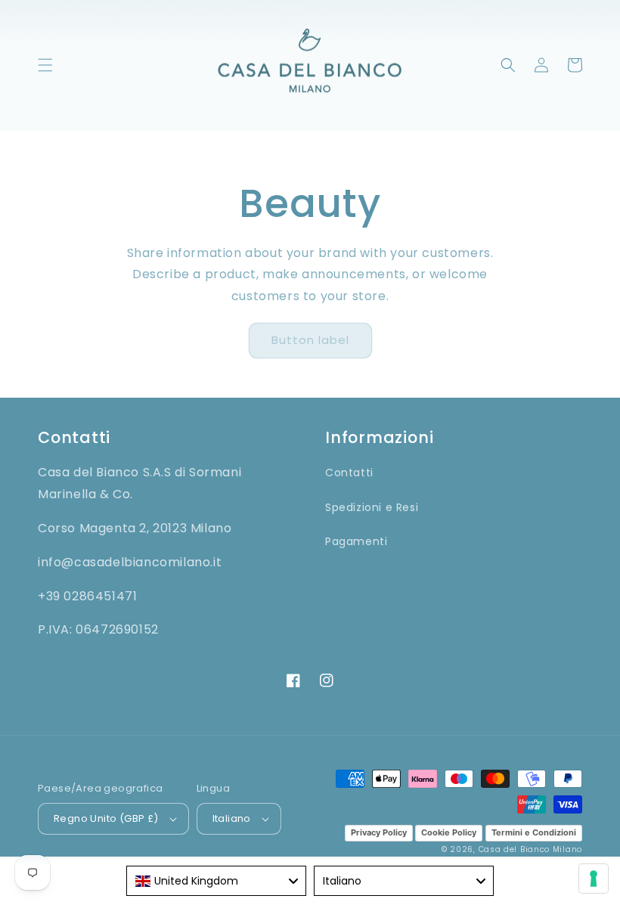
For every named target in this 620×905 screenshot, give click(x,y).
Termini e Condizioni (533, 832)
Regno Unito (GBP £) (106, 818)
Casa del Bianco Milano (530, 849)
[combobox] (216, 881)
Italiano (231, 818)
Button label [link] (310, 340)
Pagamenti (356, 541)
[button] (45, 65)
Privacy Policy (379, 832)
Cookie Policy (448, 832)
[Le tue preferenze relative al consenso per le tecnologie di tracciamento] (593, 878)
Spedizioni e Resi (371, 507)
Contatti (349, 472)
